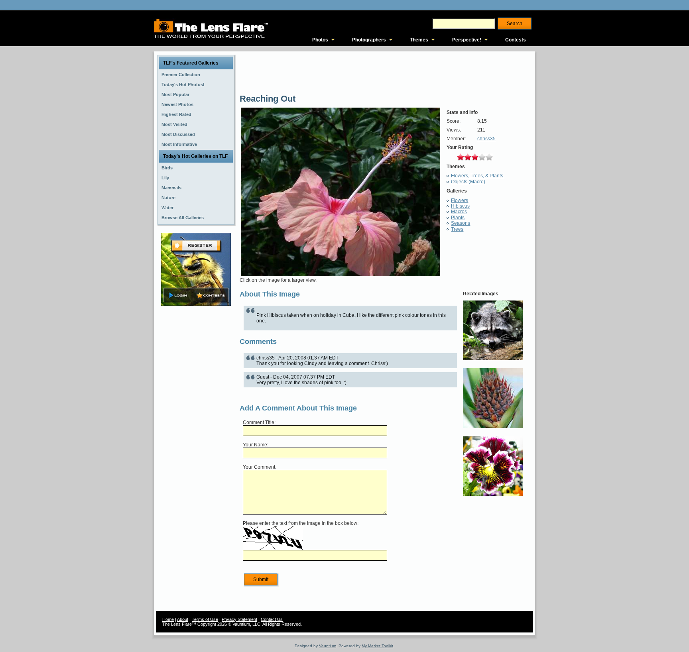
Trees (457, 229)
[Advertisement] (196, 433)
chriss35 (486, 138)
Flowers (459, 200)
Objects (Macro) (468, 182)
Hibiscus (460, 206)
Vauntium (327, 646)
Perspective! (466, 40)
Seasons (460, 223)
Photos (320, 40)
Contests (515, 40)
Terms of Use (205, 619)
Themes (419, 40)
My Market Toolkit (377, 646)
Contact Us (272, 619)
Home (168, 619)
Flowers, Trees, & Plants (477, 176)
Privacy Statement (239, 619)
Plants (458, 217)
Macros (459, 211)
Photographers (369, 40)
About (182, 619)
